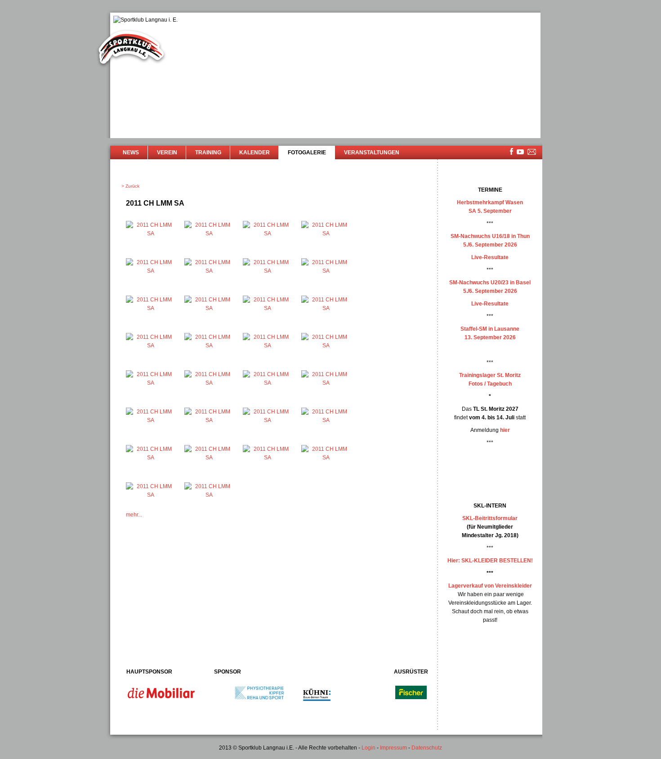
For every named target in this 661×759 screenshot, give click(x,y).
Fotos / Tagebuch (490, 384)
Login (368, 748)
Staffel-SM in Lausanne (489, 329)
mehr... (134, 515)
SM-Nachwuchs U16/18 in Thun (490, 236)
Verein (167, 152)
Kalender (254, 152)
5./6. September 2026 (490, 245)
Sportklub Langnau (131, 48)
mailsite (531, 152)
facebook (511, 151)
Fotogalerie (307, 152)
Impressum (393, 748)
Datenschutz (426, 748)
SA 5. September (490, 211)
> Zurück (130, 186)
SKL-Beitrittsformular (490, 518)
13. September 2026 (490, 337)
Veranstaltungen (371, 152)
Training (208, 152)
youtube (520, 151)
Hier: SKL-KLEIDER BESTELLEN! (490, 560)
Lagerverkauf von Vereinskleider (490, 586)
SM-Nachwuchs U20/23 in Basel (490, 282)
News (131, 152)
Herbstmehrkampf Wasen (490, 202)
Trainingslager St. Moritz (490, 375)
